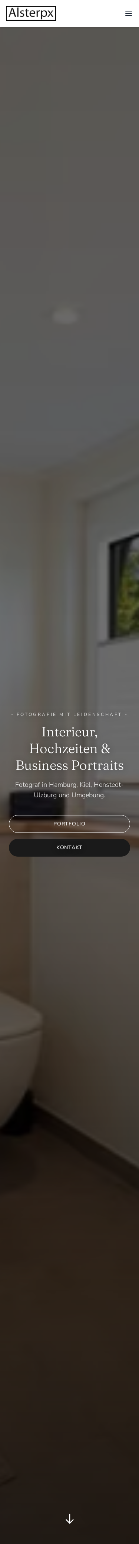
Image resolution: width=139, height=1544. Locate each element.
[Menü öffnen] (128, 13)
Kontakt (69, 847)
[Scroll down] (69, 1520)
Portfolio (69, 823)
